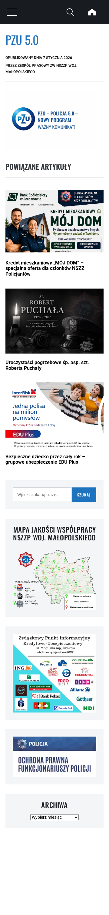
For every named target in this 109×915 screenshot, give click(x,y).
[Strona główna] (92, 12)
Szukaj (84, 495)
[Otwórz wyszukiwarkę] (70, 12)
